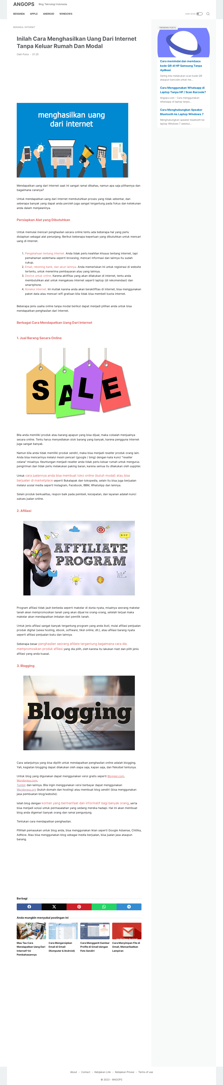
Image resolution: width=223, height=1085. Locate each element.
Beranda (19, 13)
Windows (65, 13)
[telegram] (129, 906)
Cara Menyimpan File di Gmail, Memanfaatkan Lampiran (126, 946)
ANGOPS (23, 4)
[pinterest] (79, 906)
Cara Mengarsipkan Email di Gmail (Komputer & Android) (62, 946)
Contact (85, 1071)
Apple (34, 13)
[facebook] (29, 906)
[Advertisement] (79, 79)
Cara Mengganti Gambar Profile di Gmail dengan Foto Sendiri (95, 946)
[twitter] (54, 906)
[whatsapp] (104, 906)
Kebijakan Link (102, 1071)
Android (48, 13)
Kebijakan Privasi (124, 1071)
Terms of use (145, 1071)
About (73, 1071)
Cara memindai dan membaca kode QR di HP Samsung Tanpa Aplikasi (181, 65)
